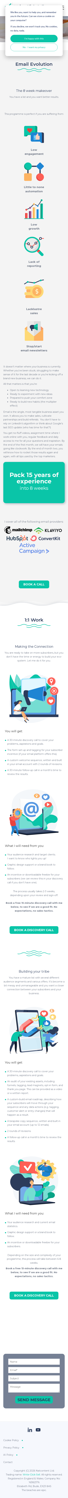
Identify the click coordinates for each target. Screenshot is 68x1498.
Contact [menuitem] (8, 1462)
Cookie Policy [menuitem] (11, 1440)
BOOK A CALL (34, 584)
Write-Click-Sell (31, 1474)
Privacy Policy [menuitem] (11, 1447)
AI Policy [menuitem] (8, 1454)
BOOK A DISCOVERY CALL (34, 930)
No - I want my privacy (34, 47)
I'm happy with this (34, 38)
